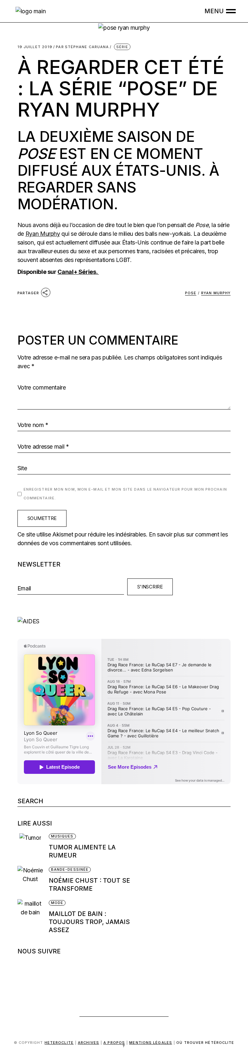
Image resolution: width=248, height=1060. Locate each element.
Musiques (62, 836)
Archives (88, 1042)
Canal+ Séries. (78, 271)
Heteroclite (59, 1042)
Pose (190, 293)
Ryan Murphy (43, 233)
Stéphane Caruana (82, 47)
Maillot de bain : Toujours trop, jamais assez (89, 922)
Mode (57, 902)
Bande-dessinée (69, 869)
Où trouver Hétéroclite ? (178, 1044)
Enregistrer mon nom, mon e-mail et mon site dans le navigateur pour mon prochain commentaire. (125, 493)
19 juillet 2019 (35, 47)
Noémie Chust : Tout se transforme (89, 884)
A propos (114, 1042)
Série (122, 47)
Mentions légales (150, 1042)
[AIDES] (124, 621)
